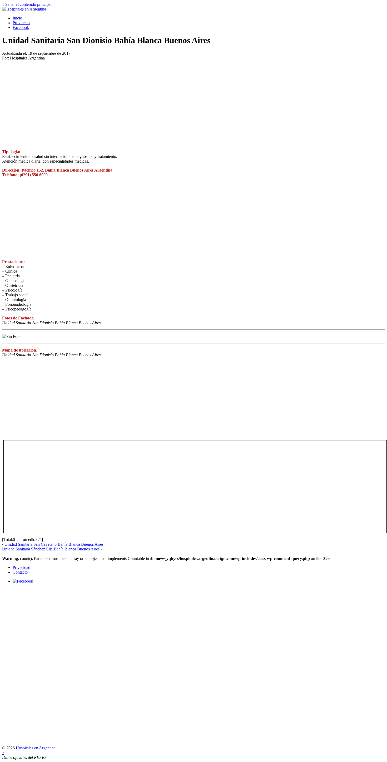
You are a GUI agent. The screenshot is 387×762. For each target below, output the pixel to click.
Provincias (21, 23)
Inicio (17, 18)
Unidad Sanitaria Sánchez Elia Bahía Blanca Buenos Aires (51, 549)
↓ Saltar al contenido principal (27, 4)
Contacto (20, 572)
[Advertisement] (160, 108)
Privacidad (21, 567)
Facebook (21, 27)
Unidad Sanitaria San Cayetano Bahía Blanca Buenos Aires (53, 544)
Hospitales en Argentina (35, 748)
